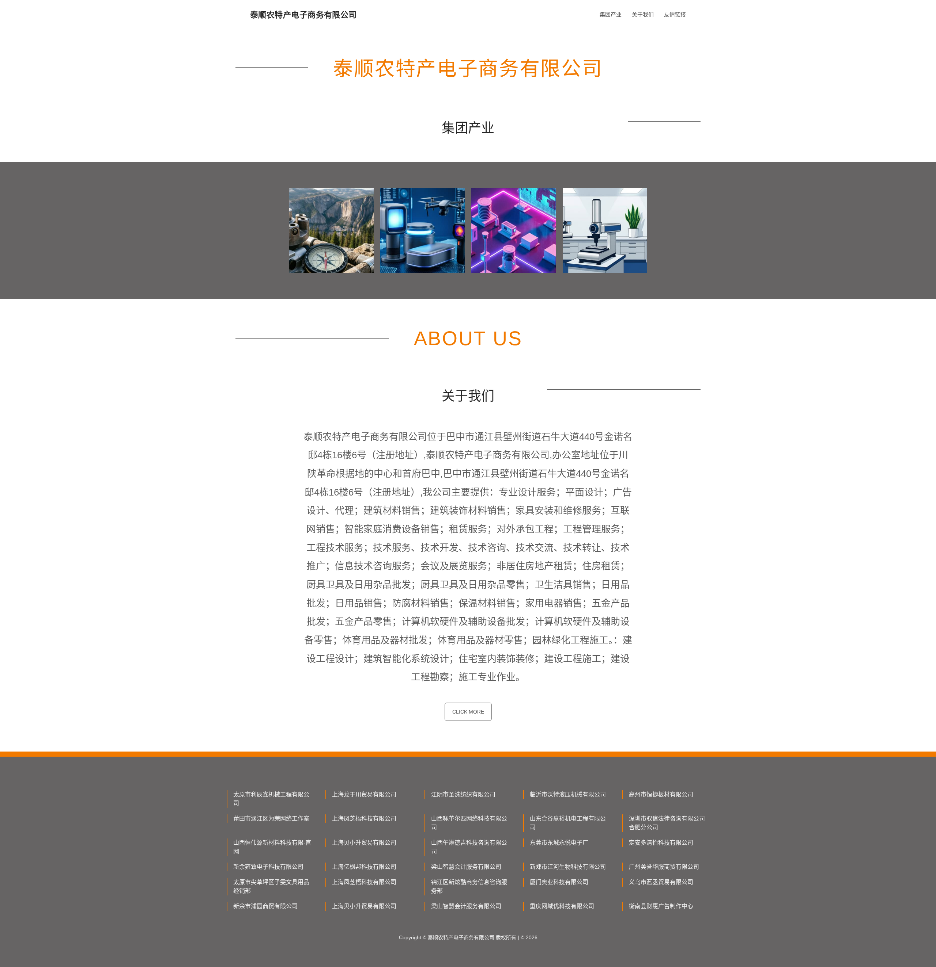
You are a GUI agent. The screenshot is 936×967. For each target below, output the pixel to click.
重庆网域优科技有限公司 (562, 906)
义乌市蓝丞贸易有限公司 (661, 882)
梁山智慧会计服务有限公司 (466, 867)
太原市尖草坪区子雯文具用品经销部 (271, 886)
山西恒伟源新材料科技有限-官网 (272, 847)
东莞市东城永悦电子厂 (559, 843)
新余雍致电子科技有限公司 (268, 867)
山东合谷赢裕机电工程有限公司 (568, 822)
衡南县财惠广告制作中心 (661, 906)
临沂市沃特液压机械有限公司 (568, 794)
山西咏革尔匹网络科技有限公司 (469, 822)
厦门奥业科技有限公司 (559, 882)
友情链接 (675, 14)
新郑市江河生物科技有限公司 (568, 867)
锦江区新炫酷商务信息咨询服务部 (469, 886)
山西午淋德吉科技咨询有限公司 (469, 847)
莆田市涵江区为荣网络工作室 (271, 818)
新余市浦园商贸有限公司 (265, 906)
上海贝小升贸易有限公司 (364, 843)
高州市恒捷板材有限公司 (661, 794)
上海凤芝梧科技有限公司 (364, 818)
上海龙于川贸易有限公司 (364, 794)
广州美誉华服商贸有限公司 (664, 867)
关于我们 (643, 14)
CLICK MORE (468, 712)
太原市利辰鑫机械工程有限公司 (271, 798)
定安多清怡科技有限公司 (661, 843)
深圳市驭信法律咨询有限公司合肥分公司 (667, 822)
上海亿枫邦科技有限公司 (364, 867)
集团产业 (611, 14)
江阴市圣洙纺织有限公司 (463, 794)
